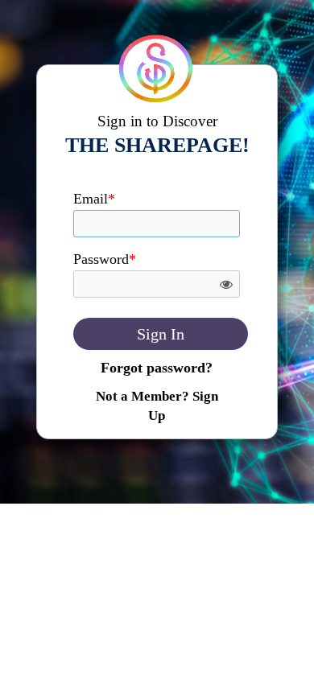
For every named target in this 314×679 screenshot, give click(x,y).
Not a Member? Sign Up (157, 406)
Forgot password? (157, 368)
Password (104, 259)
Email (94, 199)
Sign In (160, 334)
